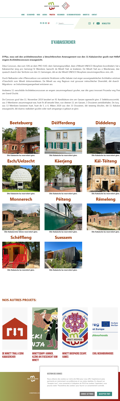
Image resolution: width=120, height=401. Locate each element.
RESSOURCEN (60, 15)
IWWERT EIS (86, 15)
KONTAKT (94, 15)
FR (41, 23)
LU (48, 23)
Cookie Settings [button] (87, 394)
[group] (15, 334)
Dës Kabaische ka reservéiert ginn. (21, 155)
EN (43, 23)
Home (23, 15)
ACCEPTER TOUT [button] (104, 394)
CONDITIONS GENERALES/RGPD (38, 393)
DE (46, 23)
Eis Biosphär (30, 15)
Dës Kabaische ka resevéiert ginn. (21, 270)
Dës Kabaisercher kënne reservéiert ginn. (21, 232)
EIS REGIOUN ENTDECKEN (74, 15)
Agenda (44, 15)
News (38, 15)
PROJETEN (52, 15)
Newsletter (106, 24)
